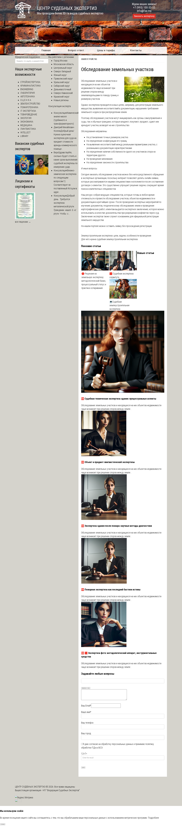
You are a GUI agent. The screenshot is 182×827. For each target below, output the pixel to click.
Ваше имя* (86, 712)
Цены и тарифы (106, 50)
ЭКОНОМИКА (26, 121)
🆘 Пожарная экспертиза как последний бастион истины (110, 589)
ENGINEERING (26, 89)
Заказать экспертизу (144, 16)
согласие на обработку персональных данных (111, 744)
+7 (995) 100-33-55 (144, 7)
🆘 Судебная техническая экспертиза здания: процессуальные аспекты (118, 398)
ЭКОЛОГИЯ (25, 118)
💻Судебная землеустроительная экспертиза (119, 305)
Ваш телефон (87, 722)
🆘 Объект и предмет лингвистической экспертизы (108, 462)
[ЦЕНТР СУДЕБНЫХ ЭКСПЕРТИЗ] (23, 17)
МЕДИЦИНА (26, 125)
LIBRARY (24, 136)
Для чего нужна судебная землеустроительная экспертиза (109, 239)
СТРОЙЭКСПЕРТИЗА (30, 82)
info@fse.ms (144, 11)
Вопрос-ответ (76, 50)
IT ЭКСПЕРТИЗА (28, 110)
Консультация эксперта (59, 106)
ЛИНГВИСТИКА (28, 128)
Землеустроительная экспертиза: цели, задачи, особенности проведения (116, 235)
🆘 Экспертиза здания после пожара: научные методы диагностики (116, 525)
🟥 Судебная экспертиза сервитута (121, 275)
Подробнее (153, 817)
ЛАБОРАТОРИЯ (27, 92)
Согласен (2, 824)
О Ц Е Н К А (25, 100)
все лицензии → (23, 221)
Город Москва (60, 60)
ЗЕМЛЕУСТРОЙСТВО (89, 59)
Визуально (84, 688)
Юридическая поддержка (27, 57)
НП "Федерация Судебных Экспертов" (61, 790)
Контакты (136, 50)
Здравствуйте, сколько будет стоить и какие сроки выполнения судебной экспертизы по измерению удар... (66, 159)
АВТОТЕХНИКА (27, 96)
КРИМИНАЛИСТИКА (30, 85)
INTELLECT (25, 132)
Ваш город (86, 733)
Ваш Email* (86, 705)
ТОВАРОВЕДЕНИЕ (28, 114)
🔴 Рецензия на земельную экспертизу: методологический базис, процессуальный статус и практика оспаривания (93, 280)
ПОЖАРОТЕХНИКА (29, 107)
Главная (46, 50)
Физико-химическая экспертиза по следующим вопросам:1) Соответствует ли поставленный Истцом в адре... (65, 181)
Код (88, 688)
